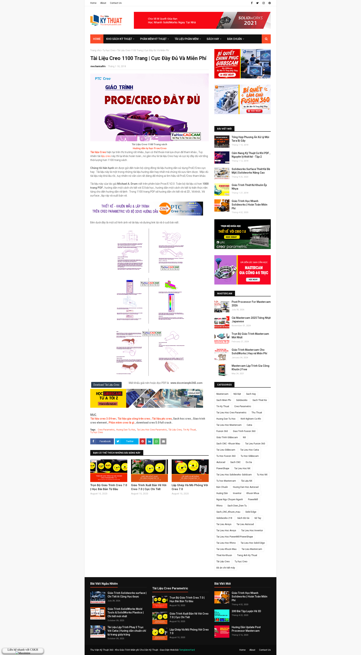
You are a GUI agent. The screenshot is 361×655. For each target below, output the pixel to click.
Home (93, 3)
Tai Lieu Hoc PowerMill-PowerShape (234, 536)
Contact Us (116, 3)
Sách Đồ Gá (243, 518)
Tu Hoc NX (262, 474)
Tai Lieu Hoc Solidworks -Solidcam (234, 474)
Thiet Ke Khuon (224, 555)
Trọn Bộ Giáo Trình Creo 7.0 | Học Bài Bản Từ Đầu (108, 487)
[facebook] (251, 3)
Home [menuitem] (97, 38)
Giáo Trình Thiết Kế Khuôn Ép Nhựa (249, 187)
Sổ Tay (257, 518)
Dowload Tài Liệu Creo (106, 384)
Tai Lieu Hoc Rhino (226, 543)
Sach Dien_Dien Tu (237, 505)
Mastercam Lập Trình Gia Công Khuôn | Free (250, 367)
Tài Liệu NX (246, 481)
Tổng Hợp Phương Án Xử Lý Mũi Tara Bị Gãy (250, 139)
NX (244, 437)
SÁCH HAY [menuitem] (213, 38)
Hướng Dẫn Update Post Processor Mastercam (246, 629)
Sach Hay (251, 394)
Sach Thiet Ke (260, 400)
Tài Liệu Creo (175, 429)
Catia (249, 425)
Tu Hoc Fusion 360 (226, 456)
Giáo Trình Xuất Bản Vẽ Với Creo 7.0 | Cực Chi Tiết (148, 487)
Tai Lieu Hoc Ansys (226, 530)
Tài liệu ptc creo (162, 418)
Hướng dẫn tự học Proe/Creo (149, 148)
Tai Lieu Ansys (223, 524)
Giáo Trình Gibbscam (227, 437)
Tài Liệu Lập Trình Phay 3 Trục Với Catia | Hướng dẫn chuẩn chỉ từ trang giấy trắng (127, 631)
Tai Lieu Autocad (245, 524)
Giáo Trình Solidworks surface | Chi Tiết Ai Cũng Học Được (127, 594)
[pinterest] (269, 3)
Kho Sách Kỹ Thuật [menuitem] (119, 38)
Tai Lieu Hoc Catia (249, 450)
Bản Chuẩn (222, 487)
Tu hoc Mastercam (226, 481)
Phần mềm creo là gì (121, 422)
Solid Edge (250, 512)
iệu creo (106, 156)
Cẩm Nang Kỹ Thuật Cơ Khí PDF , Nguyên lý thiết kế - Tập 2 (251, 155)
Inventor (237, 493)
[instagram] (264, 3)
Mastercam (222, 394)
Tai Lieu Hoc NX (242, 468)
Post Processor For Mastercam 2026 (251, 303)
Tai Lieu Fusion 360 (255, 443)
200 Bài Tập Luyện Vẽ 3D (246, 611)
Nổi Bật (237, 394)
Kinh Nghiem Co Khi (251, 418)
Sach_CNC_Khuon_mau (228, 512)
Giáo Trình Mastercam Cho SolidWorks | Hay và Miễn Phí (249, 351)
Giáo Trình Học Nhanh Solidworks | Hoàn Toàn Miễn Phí (249, 205)
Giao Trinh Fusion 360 (244, 431)
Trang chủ (95, 50)
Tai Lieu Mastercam (252, 549)
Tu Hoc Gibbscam (250, 456)
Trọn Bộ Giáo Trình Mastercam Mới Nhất (250, 335)
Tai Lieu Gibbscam (225, 450)
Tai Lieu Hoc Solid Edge (253, 543)
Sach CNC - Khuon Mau (228, 443)
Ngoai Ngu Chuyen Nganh (229, 499)
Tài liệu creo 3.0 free (103, 418)
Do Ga (249, 462)
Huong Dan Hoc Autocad (246, 487)
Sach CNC (235, 462)
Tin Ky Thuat (189, 429)
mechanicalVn (97, 66)
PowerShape (222, 468)
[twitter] (257, 3)
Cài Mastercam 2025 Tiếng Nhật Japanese (251, 319)
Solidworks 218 (224, 518)
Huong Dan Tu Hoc (125, 429)
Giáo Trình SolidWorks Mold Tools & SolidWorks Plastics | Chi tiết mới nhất (126, 612)
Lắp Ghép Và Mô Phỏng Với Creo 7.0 (190, 487)
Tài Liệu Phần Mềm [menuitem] (187, 38)
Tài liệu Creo (98, 152)
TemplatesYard (187, 650)
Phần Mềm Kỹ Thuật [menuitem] (153, 38)
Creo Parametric (106, 429)
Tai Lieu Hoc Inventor (252, 530)
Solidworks (241, 400)
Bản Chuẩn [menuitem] (234, 38)
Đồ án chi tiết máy (225, 567)
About (103, 3)
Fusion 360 (222, 431)
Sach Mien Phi (223, 400)
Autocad (220, 462)
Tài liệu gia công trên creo (134, 418)
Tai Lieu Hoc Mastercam (229, 425)
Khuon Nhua (252, 493)
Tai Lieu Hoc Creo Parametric (152, 429)
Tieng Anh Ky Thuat (247, 555)
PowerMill (253, 499)
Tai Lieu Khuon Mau (226, 549)
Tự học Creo (109, 50)
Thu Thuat (257, 412)
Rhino (219, 505)
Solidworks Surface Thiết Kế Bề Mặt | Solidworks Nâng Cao (251, 171)
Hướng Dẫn (222, 493)
